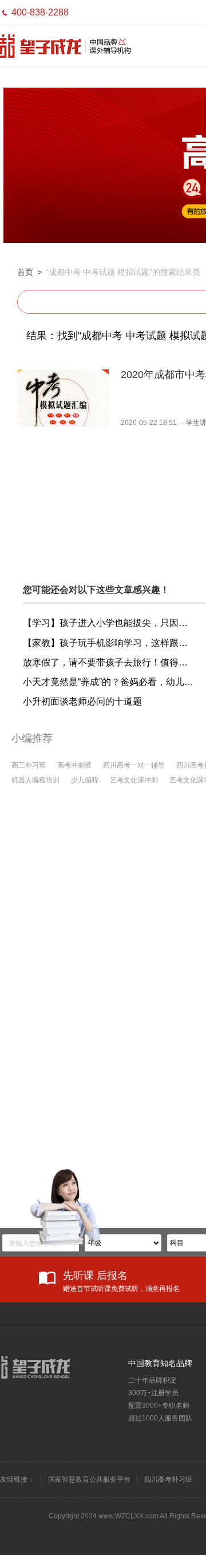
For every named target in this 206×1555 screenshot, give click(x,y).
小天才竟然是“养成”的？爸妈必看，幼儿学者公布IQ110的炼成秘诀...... (109, 682)
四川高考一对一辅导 (134, 765)
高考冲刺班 (74, 765)
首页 (25, 272)
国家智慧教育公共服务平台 (89, 1479)
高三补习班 (28, 765)
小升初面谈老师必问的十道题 (82, 701)
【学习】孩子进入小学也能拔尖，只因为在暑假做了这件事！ (109, 623)
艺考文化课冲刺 (134, 780)
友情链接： (17, 1479)
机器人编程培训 (35, 780)
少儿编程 (84, 780)
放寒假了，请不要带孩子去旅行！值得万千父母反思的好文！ (109, 662)
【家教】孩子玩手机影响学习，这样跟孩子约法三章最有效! (109, 643)
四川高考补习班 (168, 1479)
